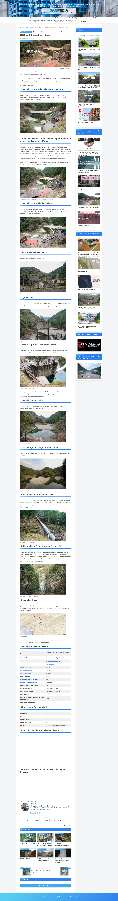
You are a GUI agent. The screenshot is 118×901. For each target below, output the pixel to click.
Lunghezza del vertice (26, 670)
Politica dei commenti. (63, 896)
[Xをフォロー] (31, 813)
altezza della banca (25, 667)
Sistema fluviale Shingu (59, 31)
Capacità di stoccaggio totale (28, 682)
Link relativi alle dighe (73, 896)
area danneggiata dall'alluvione (29, 679)
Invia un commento (45, 885)
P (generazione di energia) (47, 31)
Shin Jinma (33, 803)
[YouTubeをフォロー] (37, 813)
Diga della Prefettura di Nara (26, 31)
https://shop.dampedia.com (44, 809)
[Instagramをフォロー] (35, 813)
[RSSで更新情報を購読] (39, 813)
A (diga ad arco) (37, 31)
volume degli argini (25, 673)
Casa (41, 896)
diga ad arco (50, 664)
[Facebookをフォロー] (33, 813)
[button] (63, 820)
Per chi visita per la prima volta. (50, 896)
